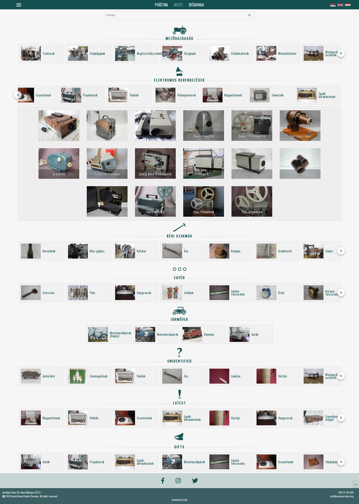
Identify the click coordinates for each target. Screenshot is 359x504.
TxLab (184, 500)
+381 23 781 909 (345, 492)
